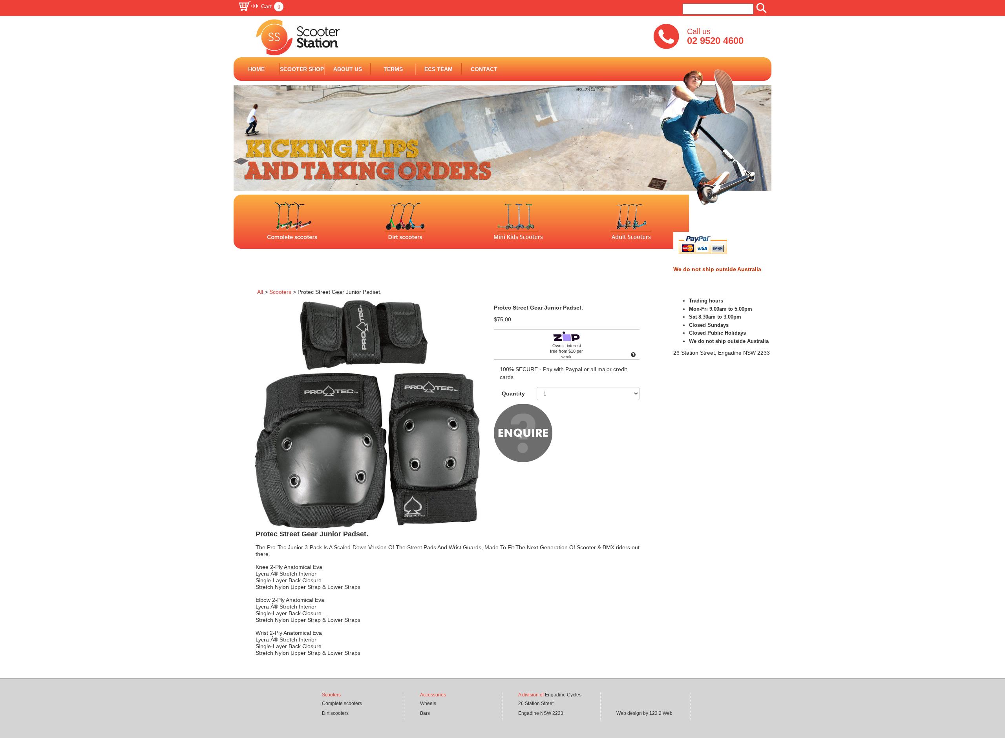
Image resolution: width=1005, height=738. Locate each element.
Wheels (428, 703)
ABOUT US (347, 69)
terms (393, 69)
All (260, 292)
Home (256, 69)
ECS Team (438, 69)
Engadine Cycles (563, 695)
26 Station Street (536, 703)
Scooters (280, 292)
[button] (261, 6)
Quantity (513, 393)
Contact (484, 69)
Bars (425, 713)
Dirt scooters (335, 713)
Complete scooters (342, 703)
